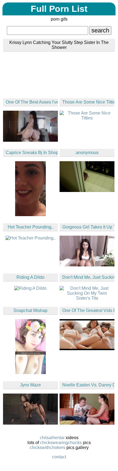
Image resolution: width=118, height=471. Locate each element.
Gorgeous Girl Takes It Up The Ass (88, 227)
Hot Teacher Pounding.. (31, 227)
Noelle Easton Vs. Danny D (88, 385)
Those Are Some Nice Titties (88, 102)
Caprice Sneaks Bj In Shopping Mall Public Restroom (32, 152)
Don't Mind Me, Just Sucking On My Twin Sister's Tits (88, 277)
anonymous (87, 152)
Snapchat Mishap (30, 310)
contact (59, 457)
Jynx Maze (30, 385)
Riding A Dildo (30, 277)
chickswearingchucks (61, 442)
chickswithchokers (47, 447)
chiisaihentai (52, 437)
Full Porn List (59, 9)
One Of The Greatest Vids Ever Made (88, 310)
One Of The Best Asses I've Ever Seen (32, 102)
